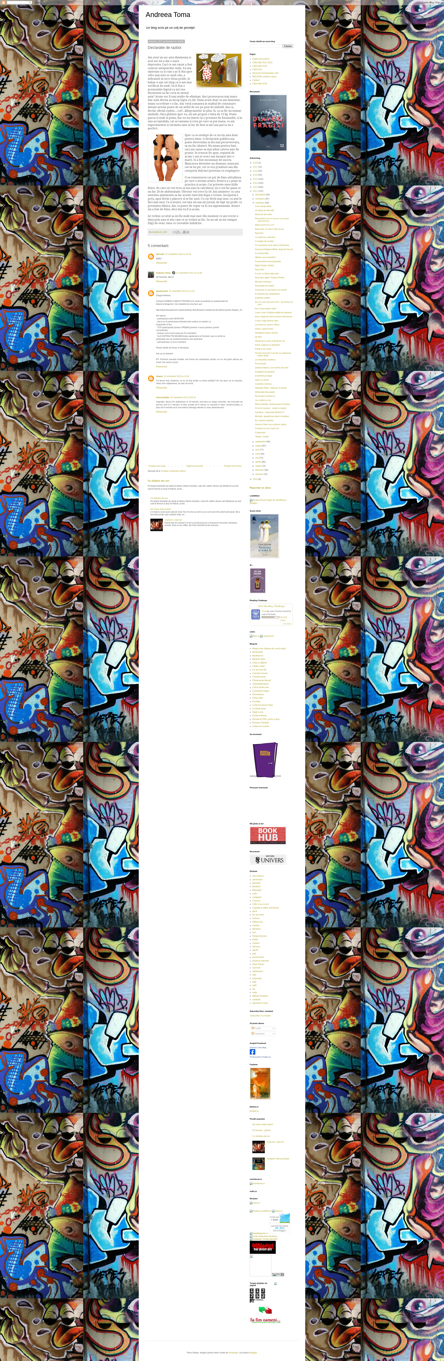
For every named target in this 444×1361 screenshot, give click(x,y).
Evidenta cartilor (262, 298)
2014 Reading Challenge (271, 606)
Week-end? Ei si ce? (264, 225)
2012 (255, 187)
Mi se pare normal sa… (266, 396)
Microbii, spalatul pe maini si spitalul (272, 416)
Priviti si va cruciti (263, 349)
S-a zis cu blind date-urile (267, 273)
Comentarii (259, 1033)
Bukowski (256, 890)
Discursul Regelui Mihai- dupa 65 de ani (274, 249)
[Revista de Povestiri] (265, 780)
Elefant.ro (254, 1111)
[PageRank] (278, 1275)
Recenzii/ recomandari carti (265, 73)
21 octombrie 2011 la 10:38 (189, 273)
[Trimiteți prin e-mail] (174, 232)
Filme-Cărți (257, 698)
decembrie (260, 194)
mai (257, 458)
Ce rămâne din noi (158, 480)
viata (254, 992)
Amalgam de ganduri (265, 372)
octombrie (260, 203)
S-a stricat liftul (262, 253)
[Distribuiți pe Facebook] (184, 232)
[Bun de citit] (260, 1275)
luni (254, 932)
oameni (255, 943)
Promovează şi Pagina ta (260, 1057)
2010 (255, 479)
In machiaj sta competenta (267, 294)
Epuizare (259, 233)
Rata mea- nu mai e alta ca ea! (269, 229)
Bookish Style (258, 659)
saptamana (257, 971)
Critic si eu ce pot (260, 904)
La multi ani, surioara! (265, 237)
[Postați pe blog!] (178, 232)
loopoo (159, 376)
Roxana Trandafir (260, 722)
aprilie (258, 462)
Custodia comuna (263, 384)
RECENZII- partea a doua (264, 76)
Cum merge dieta (263, 206)
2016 (255, 171)
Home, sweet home (264, 329)
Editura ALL (257, 922)
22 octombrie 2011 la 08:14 (183, 397)
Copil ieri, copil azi (173, 520)
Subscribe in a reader (260, 1015)
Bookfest (256, 886)
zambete (256, 999)
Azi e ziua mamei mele (265, 308)
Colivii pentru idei (260, 687)
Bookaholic (257, 652)
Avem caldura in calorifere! (267, 345)
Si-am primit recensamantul (268, 261)
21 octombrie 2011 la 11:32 (182, 291)
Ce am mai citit (259, 669)
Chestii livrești (259, 677)
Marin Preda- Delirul (264, 265)
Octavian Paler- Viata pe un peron (271, 388)
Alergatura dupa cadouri (266, 333)
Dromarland (258, 694)
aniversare (257, 879)
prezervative (258, 957)
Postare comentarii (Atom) (173, 471)
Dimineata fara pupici (265, 392)
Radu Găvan (258, 964)
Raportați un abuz (260, 487)
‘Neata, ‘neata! (262, 436)
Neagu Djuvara (259, 936)
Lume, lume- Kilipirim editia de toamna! (273, 312)
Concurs (256, 900)
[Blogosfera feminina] (263, 1236)
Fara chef (259, 269)
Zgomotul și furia (260, 1003)
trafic (254, 985)
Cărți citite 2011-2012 (262, 62)
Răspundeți (161, 263)
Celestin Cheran (260, 673)
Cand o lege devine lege (266, 321)
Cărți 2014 (257, 69)
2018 (255, 163)
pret (254, 953)
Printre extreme (259, 715)
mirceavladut (162, 397)
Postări (257, 1028)
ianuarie (259, 474)
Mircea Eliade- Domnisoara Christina (272, 404)
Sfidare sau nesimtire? (265, 257)
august (258, 446)
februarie (259, 470)
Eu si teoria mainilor (264, 420)
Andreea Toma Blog (258, 1048)
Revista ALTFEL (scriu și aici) (266, 719)
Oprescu (256, 946)
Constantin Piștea (260, 691)
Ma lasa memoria (263, 282)
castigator (257, 897)
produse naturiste (260, 961)
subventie (257, 978)
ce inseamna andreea (265, 359)
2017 (255, 167)
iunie (258, 454)
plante (255, 950)
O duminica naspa (263, 376)
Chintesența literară (261, 680)
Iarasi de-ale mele (263, 214)
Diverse (256, 918)
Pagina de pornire (194, 466)
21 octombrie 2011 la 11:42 (176, 376)
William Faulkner (260, 996)
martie (258, 466)
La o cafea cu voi (263, 400)
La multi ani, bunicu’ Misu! (267, 324)
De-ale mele (258, 915)
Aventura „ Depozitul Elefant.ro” (269, 412)
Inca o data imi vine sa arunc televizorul (273, 316)
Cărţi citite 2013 (259, 66)
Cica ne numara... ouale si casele (270, 408)
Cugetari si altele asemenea (265, 908)
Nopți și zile (257, 712)
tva (253, 989)
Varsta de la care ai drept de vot (270, 341)
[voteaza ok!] (275, 1284)
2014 (255, 179)
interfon (255, 925)
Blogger (253, 1352)
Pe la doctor (260, 363)
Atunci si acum (262, 380)
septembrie (260, 441)
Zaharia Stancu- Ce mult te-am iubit (271, 367)
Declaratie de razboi (264, 286)
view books (287, 623)
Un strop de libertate (264, 210)
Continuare (260, 432)
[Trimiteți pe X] (181, 232)
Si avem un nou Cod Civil (267, 428)
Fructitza (256, 701)
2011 (255, 191)
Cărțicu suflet (258, 666)
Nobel (255, 939)
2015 (255, 175)
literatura (256, 929)
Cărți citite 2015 (259, 83)
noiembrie (260, 199)
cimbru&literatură (260, 684)
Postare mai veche (233, 466)
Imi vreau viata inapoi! (160, 509)
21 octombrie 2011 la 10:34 (178, 254)
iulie (257, 450)
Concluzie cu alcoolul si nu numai (271, 290)
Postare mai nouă (157, 466)
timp (254, 982)
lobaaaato (233, 1352)
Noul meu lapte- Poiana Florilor (269, 277)
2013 (255, 183)
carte (254, 893)
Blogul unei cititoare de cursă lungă (269, 648)
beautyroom (162, 291)
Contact (256, 80)
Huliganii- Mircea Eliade (278, 1159)
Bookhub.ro (257, 655)
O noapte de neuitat (264, 241)
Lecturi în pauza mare (262, 705)
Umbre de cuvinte (260, 726)
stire (254, 975)
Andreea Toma (168, 14)
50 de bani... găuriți (261, 1130)
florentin (160, 254)
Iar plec (258, 337)
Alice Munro (258, 876)
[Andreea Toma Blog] (252, 1054)
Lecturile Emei (259, 708)
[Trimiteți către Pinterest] (188, 232)
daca (254, 911)
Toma (264, 611)
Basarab (256, 883)
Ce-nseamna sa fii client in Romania (272, 245)
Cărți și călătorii (259, 663)
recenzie (256, 968)
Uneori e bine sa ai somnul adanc (271, 424)
